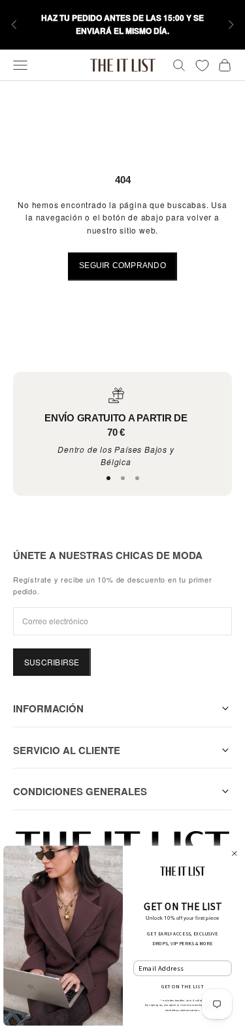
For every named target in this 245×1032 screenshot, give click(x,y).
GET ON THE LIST (182, 987)
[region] (116, 428)
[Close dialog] (234, 853)
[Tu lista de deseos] (202, 65)
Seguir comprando (122, 265)
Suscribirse (52, 661)
